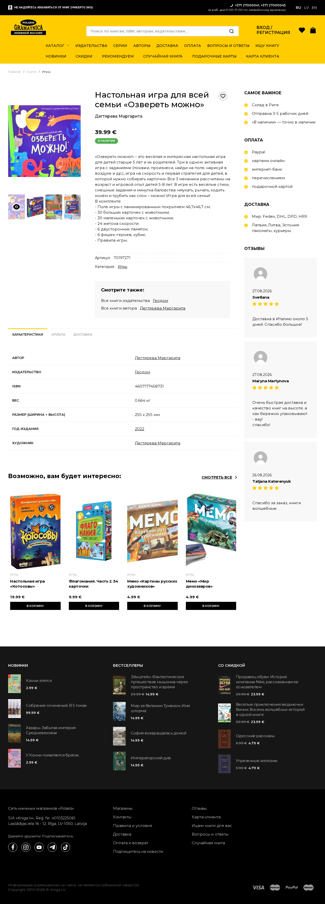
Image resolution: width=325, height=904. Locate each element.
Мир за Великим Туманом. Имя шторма (160, 708)
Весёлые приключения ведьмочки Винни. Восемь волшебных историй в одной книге (270, 709)
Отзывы (199, 808)
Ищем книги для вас (212, 825)
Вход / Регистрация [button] (273, 30)
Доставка (122, 834)
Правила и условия (132, 825)
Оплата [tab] (58, 334)
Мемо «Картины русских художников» (152, 584)
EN (314, 7)
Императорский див (151, 757)
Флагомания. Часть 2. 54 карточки (93, 584)
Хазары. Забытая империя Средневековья (51, 730)
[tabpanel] (123, 400)
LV (306, 7)
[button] (313, 29)
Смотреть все (217, 477)
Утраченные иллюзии (256, 760)
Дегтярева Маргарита (118, 116)
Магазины (123, 808)
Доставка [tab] (82, 334)
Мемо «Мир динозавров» (199, 584)
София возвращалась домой (158, 733)
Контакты (122, 817)
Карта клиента (206, 817)
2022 (139, 428)
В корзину (35, 606)
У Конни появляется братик (52, 755)
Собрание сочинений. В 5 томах (56, 705)
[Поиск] (231, 31)
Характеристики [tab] (27, 334)
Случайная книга (208, 842)
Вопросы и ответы (210, 834)
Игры (122, 266)
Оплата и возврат (130, 842)
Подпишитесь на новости (138, 851)
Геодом (160, 300)
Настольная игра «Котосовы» (27, 584)
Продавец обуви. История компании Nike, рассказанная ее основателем (267, 681)
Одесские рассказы (255, 735)
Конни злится (39, 680)
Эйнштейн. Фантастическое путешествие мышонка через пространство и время (159, 681)
